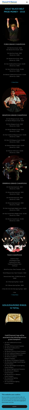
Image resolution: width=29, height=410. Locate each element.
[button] (26, 2)
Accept (15, 406)
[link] (9, 2)
